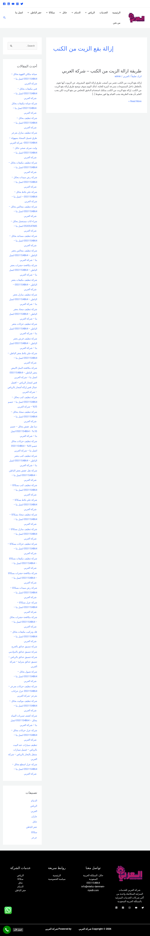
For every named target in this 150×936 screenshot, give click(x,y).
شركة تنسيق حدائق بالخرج (24, 646)
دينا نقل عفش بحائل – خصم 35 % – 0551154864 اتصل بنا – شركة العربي (23, 431)
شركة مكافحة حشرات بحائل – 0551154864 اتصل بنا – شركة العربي (23, 622)
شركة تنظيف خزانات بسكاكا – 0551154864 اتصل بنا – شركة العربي (22, 548)
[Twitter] (22, 3)
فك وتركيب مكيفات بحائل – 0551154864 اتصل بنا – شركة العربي (23, 636)
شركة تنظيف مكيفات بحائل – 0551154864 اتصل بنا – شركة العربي (22, 167)
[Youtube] (13, 3)
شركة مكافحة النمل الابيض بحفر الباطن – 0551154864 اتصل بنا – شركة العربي (23, 373)
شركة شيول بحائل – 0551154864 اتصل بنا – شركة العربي (25, 676)
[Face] (123, 908)
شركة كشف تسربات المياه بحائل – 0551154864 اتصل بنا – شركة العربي (24, 720)
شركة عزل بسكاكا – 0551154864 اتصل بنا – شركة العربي (25, 607)
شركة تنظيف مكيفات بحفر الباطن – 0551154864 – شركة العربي (24, 285)
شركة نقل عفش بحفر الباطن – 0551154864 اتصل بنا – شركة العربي (23, 475)
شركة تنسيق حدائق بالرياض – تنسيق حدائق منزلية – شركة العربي (22, 662)
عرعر (34, 837)
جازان (34, 816)
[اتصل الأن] (7, 930)
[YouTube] (136, 908)
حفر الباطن (35, 12)
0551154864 (93, 882)
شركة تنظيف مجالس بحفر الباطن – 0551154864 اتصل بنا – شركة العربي (23, 255)
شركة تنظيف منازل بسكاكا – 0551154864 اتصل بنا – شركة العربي (23, 534)
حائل (64, 12)
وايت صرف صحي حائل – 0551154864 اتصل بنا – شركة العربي (25, 153)
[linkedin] (8, 3)
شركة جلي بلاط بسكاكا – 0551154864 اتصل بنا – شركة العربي (25, 504)
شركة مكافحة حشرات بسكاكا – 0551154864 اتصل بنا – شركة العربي (22, 578)
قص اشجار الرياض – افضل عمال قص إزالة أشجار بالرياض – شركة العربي (22, 387)
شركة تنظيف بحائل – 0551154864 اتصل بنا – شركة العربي (25, 123)
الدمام (77, 12)
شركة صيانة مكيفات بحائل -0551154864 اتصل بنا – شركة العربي (24, 108)
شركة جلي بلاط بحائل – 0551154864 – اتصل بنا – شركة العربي (24, 197)
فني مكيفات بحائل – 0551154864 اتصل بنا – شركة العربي (25, 93)
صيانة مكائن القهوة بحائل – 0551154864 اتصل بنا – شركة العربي (24, 79)
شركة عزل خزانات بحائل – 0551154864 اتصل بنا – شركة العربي (24, 735)
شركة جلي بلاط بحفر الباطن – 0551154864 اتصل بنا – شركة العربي (22, 358)
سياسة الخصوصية (56, 879)
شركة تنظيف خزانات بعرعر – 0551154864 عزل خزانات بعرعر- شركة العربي (22, 691)
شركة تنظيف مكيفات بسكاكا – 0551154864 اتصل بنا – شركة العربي (23, 563)
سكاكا (52, 12)
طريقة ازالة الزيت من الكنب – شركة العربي (102, 70)
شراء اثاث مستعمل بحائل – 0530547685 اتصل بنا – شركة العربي (24, 226)
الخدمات (103, 12)
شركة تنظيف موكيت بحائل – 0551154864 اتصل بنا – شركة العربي (23, 706)
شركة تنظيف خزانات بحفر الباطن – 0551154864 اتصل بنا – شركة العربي (23, 329)
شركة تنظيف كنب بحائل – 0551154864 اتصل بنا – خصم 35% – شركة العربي (22, 402)
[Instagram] (17, 3)
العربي (126, 76)
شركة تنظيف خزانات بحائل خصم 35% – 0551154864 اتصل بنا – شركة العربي (24, 446)
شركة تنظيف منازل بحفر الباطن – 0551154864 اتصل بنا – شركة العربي (23, 299)
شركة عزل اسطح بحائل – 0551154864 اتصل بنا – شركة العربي (24, 769)
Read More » (135, 101)
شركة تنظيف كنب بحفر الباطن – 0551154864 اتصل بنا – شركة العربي (23, 461)
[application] (86, 12)
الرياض (91, 12)
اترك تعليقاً (136, 76)
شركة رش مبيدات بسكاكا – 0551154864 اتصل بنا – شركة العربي (23, 592)
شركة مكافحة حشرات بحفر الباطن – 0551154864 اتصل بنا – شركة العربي (23, 270)
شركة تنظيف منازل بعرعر (24, 132)
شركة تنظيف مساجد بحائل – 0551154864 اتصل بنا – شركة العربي (23, 241)
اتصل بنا (19, 12)
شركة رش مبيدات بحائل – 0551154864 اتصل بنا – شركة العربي (24, 182)
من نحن (116, 22)
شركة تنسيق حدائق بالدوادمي (23, 651)
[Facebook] (4, 3)
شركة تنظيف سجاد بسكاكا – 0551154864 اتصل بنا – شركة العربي (23, 519)
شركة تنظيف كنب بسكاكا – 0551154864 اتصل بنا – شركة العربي (23, 490)
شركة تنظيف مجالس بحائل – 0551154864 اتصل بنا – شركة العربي (23, 211)
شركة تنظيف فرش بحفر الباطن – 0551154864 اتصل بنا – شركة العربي (23, 343)
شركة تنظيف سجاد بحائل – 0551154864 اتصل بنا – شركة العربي (24, 417)
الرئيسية (116, 12)
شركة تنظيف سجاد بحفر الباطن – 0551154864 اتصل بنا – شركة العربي (23, 314)
